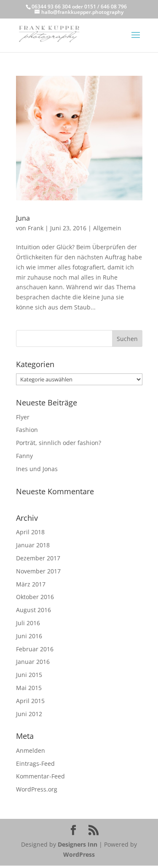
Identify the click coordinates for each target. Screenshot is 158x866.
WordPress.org (36, 789)
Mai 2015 (29, 688)
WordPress (79, 854)
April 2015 (30, 701)
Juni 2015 (29, 675)
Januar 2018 (33, 545)
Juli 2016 (28, 623)
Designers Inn (77, 844)
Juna (23, 218)
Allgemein (107, 228)
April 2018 (30, 532)
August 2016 (33, 610)
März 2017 (31, 584)
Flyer (22, 417)
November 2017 (38, 571)
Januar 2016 (33, 662)
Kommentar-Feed (40, 776)
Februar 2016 (35, 649)
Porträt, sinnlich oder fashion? (58, 443)
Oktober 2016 (35, 597)
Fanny (24, 456)
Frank (35, 228)
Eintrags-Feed (35, 763)
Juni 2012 (29, 714)
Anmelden (30, 750)
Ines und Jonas (37, 469)
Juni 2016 (29, 636)
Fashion (27, 430)
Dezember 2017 (38, 558)
